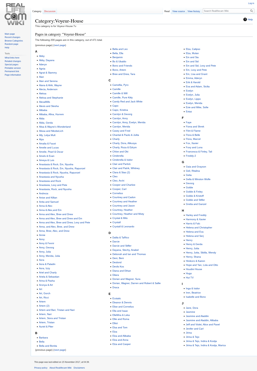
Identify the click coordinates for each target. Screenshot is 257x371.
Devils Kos (118, 266)
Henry (189, 240)
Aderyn (43, 64)
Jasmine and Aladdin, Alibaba (202, 320)
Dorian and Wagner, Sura (126, 279)
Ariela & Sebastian (49, 276)
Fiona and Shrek (195, 126)
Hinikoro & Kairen (195, 261)
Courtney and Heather (124, 201)
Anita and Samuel (49, 201)
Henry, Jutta (192, 248)
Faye (188, 122)
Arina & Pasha (47, 280)
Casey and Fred (121, 130)
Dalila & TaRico (120, 237)
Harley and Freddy (196, 215)
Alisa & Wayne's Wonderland (55, 126)
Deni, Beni (118, 258)
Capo (115, 105)
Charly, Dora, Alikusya (124, 143)
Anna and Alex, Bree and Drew (56, 214)
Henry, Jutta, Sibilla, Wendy (201, 252)
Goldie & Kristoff (195, 195)
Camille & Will (119, 93)
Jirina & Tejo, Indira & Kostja (201, 341)
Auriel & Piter (46, 326)
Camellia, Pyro (120, 84)
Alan (41, 76)
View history (194, 11)
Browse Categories (14, 41)
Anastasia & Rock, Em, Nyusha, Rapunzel (62, 168)
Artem (42, 301)
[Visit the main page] (15, 14)
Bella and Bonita (48, 345)
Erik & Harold (193, 82)
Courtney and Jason (123, 205)
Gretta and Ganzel (196, 204)
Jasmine (190, 311)
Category (36, 11)
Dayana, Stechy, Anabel (125, 249)
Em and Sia (192, 57)
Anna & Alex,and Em (50, 210)
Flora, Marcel (193, 139)
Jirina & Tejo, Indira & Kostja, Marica (206, 345)
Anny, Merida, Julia (49, 255)
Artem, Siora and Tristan (52, 318)
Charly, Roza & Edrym (124, 147)
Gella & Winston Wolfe (198, 179)
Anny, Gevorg (46, 247)
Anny (42, 239)
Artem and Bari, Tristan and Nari (57, 310)
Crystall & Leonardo (123, 226)
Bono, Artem (119, 69)
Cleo (114, 176)
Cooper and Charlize (123, 184)
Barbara (43, 337)
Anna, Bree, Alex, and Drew (54, 230)
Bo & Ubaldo (119, 61)
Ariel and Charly (48, 272)
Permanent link (12, 71)
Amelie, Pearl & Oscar (51, 151)
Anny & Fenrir (46, 243)
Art (40, 289)
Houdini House (194, 269)
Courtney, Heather (122, 209)
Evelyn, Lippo (193, 98)
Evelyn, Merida (194, 103)
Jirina (189, 332)
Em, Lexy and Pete (196, 69)
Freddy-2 (191, 155)
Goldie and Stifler (195, 199)
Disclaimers (79, 368)
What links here (12, 58)
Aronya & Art (46, 285)
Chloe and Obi (120, 151)
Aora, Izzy (44, 268)
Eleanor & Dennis (122, 302)
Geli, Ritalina (193, 170)
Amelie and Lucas (49, 147)
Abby (42, 56)
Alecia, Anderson (48, 89)
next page (59, 45)
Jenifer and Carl (195, 328)
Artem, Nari (45, 314)
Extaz (189, 111)
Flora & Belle (193, 135)
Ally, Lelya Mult (47, 135)
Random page (11, 44)
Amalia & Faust (47, 143)
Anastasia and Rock (50, 181)
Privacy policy (40, 368)
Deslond (117, 262)
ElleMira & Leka (121, 315)
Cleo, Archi (118, 180)
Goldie (189, 187)
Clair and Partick (121, 164)
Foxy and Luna (194, 147)
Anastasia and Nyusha (51, 176)
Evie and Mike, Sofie (197, 107)
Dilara (115, 275)
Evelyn (189, 90)
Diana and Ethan (121, 270)
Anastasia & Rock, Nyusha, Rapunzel (59, 172)
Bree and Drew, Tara (123, 74)
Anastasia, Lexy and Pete (53, 185)
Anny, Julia (45, 251)
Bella (41, 341)
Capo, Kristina (120, 109)
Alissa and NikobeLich (51, 131)
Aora (41, 259)
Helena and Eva (195, 231)
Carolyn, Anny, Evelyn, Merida (128, 122)
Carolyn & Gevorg (122, 114)
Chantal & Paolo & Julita (125, 135)
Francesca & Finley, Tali (199, 151)
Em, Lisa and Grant (196, 74)
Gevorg (190, 183)
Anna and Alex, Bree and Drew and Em (60, 218)
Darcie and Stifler (121, 245)
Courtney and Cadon (123, 197)
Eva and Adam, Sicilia (198, 86)
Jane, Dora (192, 307)
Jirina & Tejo (192, 336)
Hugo (189, 273)
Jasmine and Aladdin (197, 316)
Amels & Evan (46, 156)
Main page (10, 34)
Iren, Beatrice (193, 292)
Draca (115, 287)
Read (167, 11)
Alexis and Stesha (49, 106)
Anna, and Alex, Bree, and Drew (56, 226)
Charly (116, 139)
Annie (42, 235)
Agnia (42, 68)
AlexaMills (44, 101)
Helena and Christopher (199, 227)
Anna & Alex (45, 205)
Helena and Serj (195, 235)
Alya (41, 139)
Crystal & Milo (120, 218)
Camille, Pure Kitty (122, 97)
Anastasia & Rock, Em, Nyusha (56, 164)
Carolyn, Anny (120, 118)
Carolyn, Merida (121, 126)
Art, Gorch (44, 293)
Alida (41, 118)
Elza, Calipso (193, 49)
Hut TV (190, 277)
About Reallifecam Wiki (60, 368)
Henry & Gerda (194, 244)
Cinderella (118, 155)
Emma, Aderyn (194, 78)
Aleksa (42, 93)
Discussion (49, 11)
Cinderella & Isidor (122, 159)
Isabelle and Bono (196, 296)
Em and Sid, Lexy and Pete (201, 65)
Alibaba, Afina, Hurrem (51, 114)
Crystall (116, 222)
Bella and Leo (120, 49)
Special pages (11, 64)
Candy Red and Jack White (127, 101)
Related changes (13, 61)
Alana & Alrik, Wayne (50, 85)
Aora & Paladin (47, 264)
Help (250, 19)
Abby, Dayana (46, 60)
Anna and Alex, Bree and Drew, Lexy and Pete (64, 222)
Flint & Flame (193, 130)
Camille (116, 89)
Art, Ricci (44, 297)
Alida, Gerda (46, 122)
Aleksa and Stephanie (51, 97)
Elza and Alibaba (121, 335)
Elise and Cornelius (123, 306)
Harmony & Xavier (196, 219)
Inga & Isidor (193, 288)
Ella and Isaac (120, 310)
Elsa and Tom (119, 327)
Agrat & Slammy (48, 72)
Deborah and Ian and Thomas (129, 254)
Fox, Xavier (192, 143)
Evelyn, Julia (193, 94)
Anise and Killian (48, 197)
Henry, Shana (193, 256)
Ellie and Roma (120, 319)
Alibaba (43, 110)
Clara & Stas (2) (121, 172)
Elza (114, 331)
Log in (251, 3)
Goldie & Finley (194, 191)
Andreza (43, 193)
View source (178, 11)
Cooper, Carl (119, 189)
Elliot (115, 323)
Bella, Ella (117, 53)
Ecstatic (116, 298)
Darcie (116, 241)
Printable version (13, 68)
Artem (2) (44, 305)
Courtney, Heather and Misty (128, 213)
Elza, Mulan (192, 53)
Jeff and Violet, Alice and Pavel (203, 324)
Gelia (189, 175)
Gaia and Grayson (196, 166)
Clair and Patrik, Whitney (126, 168)
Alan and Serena (48, 81)
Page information (13, 75)
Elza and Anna (120, 339)
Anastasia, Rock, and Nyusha (55, 189)
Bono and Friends (122, 65)
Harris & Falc (193, 223)
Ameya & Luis (46, 160)
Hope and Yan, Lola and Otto (202, 265)
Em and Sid (192, 61)
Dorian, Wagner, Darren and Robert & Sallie (136, 283)
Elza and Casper (121, 344)
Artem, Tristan (47, 322)
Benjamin (117, 57)
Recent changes (12, 37)
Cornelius (117, 193)
